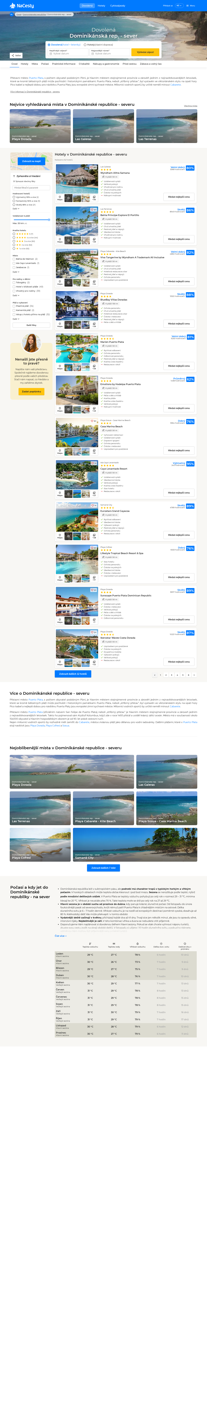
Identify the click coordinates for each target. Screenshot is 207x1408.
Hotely (101, 5)
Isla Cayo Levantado (27, 263)
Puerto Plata (36, 78)
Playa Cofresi (53, 725)
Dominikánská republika (34, 14)
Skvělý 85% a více (25, 205)
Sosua (65, 725)
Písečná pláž (25, 306)
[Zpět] (12, 14)
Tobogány (23, 282)
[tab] (14, 64)
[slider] (49, 220)
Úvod (18, 14)
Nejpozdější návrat (100, 50)
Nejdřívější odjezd (57, 50)
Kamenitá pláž (25, 310)
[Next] (194, 675)
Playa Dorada (37, 725)
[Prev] (154, 675)
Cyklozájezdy (117, 5)
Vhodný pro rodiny (28, 291)
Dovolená (87, 5)
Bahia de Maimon (27, 259)
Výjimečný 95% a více (27, 197)
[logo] (22, 6)
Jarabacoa (22, 267)
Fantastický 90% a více (28, 201)
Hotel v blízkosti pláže (29, 287)
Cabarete (175, 84)
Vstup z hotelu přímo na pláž (33, 314)
